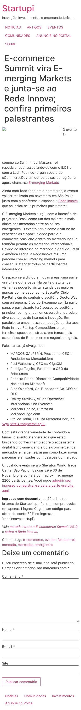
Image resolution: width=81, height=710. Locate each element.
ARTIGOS (34, 27)
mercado (9, 545)
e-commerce (33, 540)
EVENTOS (55, 27)
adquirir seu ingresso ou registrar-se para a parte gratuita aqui (37, 485)
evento (50, 540)
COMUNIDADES (17, 36)
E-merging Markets (44, 182)
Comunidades (35, 696)
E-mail (8, 646)
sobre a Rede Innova (21, 532)
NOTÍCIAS (13, 27)
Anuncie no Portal (19, 703)
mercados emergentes (35, 545)
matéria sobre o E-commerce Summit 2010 (43, 527)
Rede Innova (68, 201)
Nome (8, 629)
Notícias (11, 696)
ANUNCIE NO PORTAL (53, 36)
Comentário (12, 576)
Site (5, 663)
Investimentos (63, 696)
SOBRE (10, 44)
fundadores (66, 540)
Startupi (18, 8)
